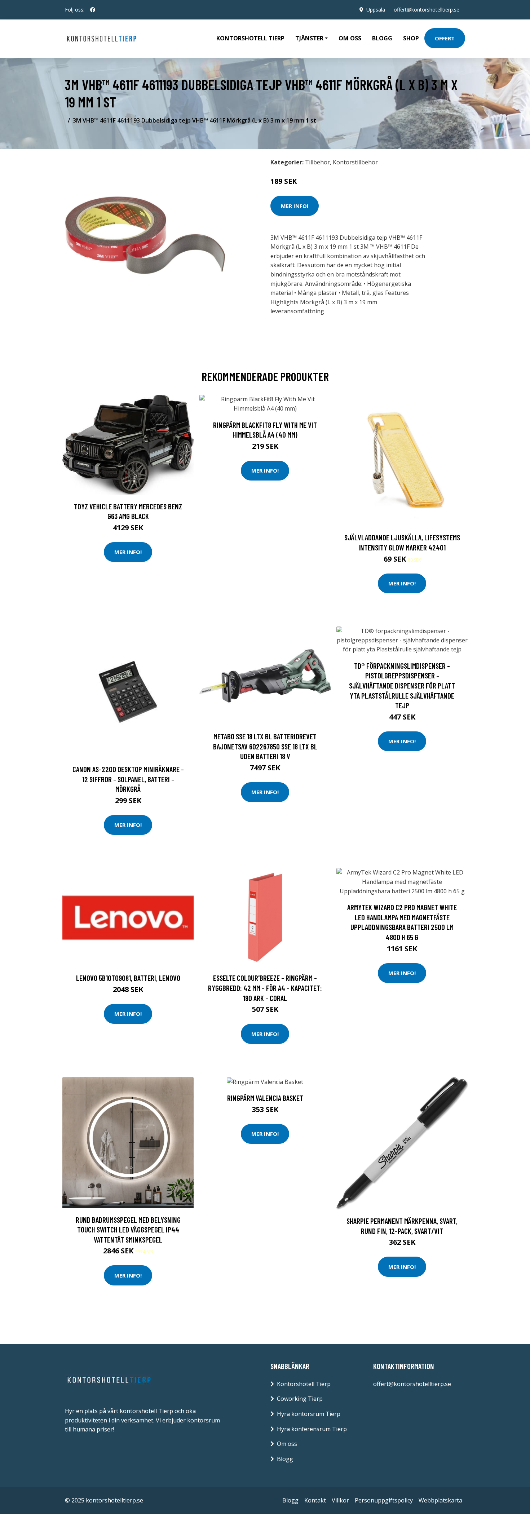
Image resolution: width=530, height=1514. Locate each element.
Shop (411, 38)
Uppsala (375, 9)
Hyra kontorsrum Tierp (308, 1414)
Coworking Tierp (300, 1399)
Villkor (340, 1500)
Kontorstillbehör (355, 162)
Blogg (382, 38)
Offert (445, 38)
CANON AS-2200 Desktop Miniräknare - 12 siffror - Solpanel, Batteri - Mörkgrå (128, 779)
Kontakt (315, 1500)
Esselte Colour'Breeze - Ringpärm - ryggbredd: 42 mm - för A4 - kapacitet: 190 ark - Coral (265, 987)
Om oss (350, 38)
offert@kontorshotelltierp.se (426, 9)
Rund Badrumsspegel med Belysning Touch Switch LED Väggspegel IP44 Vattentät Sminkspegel (128, 1229)
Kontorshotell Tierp (250, 38)
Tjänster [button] (309, 38)
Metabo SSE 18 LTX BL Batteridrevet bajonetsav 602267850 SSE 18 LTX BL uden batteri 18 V (265, 746)
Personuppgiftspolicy (384, 1500)
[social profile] (92, 10)
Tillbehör (317, 162)
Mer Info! (294, 205)
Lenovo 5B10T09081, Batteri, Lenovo (128, 977)
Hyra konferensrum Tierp (312, 1429)
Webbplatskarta (440, 1500)
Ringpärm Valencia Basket (265, 1097)
